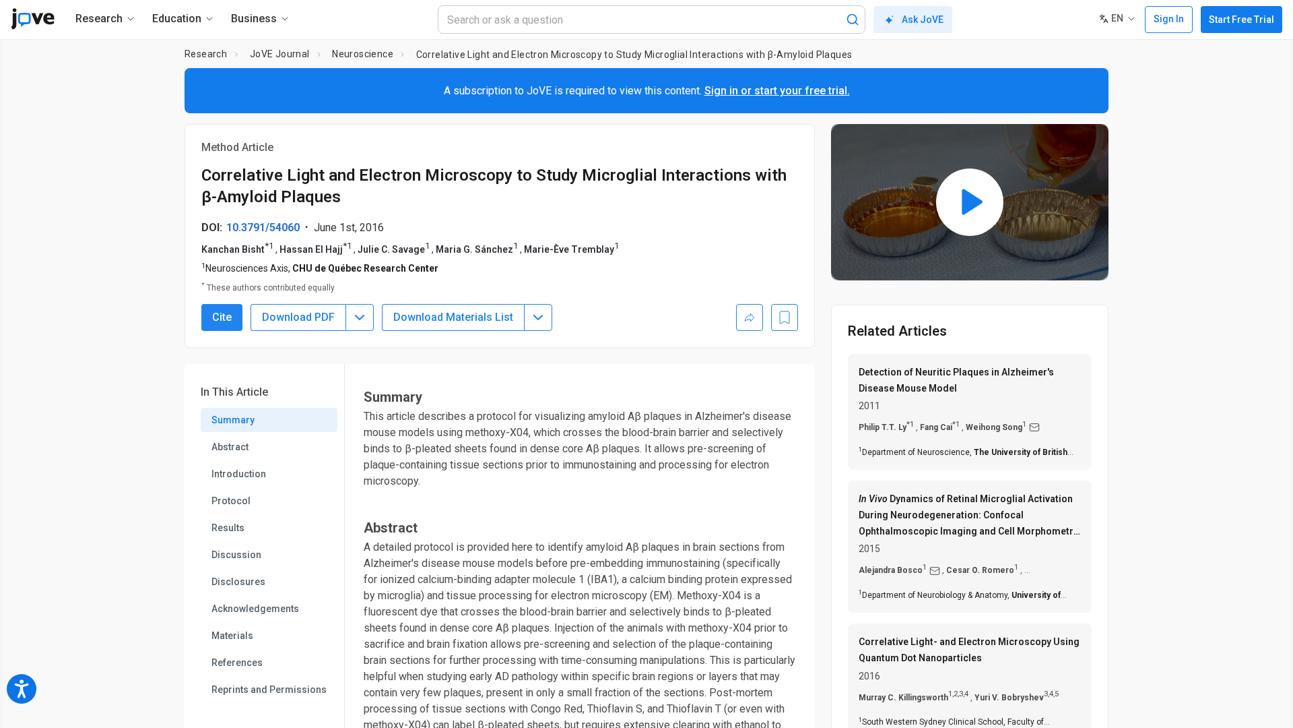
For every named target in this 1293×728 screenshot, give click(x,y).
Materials (232, 635)
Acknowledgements (255, 608)
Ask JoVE (922, 19)
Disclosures (238, 581)
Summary (233, 420)
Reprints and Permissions (269, 689)
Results (227, 527)
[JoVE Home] (33, 19)
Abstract (229, 447)
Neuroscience (362, 54)
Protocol (231, 500)
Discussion (236, 554)
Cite (222, 317)
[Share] (749, 317)
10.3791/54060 (263, 227)
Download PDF (298, 317)
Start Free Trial (1241, 19)
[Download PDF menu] (359, 317)
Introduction (238, 473)
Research (206, 54)
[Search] (852, 19)
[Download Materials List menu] (538, 317)
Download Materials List (453, 317)
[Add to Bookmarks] (784, 317)
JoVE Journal (280, 54)
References (237, 662)
